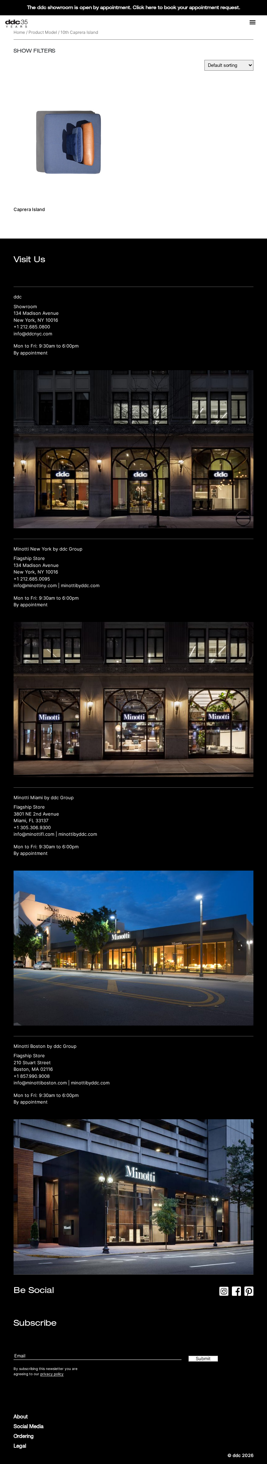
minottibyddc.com (80, 585)
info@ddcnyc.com (33, 333)
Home (19, 32)
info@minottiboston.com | (42, 1082)
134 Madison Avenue (36, 313)
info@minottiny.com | (37, 585)
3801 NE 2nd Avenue (36, 814)
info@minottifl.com (34, 834)
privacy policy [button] (52, 1374)
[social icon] (223, 1293)
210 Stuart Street (32, 1062)
